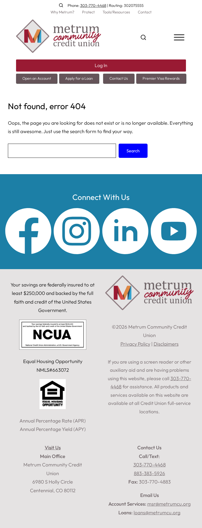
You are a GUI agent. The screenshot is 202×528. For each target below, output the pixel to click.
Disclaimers (166, 344)
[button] (61, 5)
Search (133, 150)
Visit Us (53, 447)
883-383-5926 (149, 473)
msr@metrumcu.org (169, 504)
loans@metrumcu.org (157, 512)
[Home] (58, 51)
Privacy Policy (135, 344)
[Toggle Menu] (179, 37)
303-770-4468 (93, 5)
